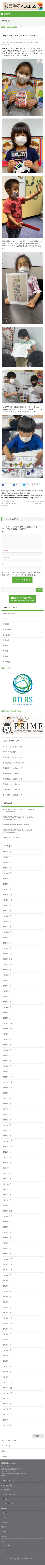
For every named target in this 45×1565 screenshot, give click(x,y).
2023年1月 (7, 1072)
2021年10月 (7, 1152)
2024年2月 (7, 1007)
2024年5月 (7, 991)
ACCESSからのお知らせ (12, 747)
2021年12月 (7, 1141)
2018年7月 (7, 1345)
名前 (5, 551)
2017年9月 (7, 1399)
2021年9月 (7, 1157)
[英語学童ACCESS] (22, 7)
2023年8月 (7, 1039)
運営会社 (4, 1451)
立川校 (5, 651)
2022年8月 (7, 1098)
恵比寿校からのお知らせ (12, 779)
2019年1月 (7, 1313)
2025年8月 (7, 911)
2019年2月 (7, 1307)
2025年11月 (7, 900)
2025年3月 (7, 938)
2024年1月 (7, 1013)
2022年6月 (7, 1109)
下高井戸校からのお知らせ (13, 763)
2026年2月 (7, 884)
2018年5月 (7, 1356)
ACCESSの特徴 (6, 1485)
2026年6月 (7, 862)
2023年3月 (7, 1061)
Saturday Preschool (10, 613)
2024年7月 (7, 980)
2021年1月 (7, 1200)
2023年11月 (7, 1023)
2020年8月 (7, 1227)
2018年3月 (7, 1366)
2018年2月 (7, 1372)
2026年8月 (7, 852)
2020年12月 (7, 1205)
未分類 (5, 646)
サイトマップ (5, 1446)
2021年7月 (7, 1168)
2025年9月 (7, 905)
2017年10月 (7, 1393)
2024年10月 (7, 964)
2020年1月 (7, 1254)
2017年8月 (7, 1404)
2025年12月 (7, 895)
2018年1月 (7, 1377)
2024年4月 (7, 996)
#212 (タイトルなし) (8, 1480)
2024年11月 (7, 959)
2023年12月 (7, 1018)
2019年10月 (7, 1270)
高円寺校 (6, 662)
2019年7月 (7, 1286)
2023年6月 (7, 1050)
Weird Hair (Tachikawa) (12, 837)
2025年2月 (7, 943)
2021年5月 (7, 1179)
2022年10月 (7, 1088)
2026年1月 (7, 889)
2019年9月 (7, 1275)
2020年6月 (7, 1238)
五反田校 (6, 44)
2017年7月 (7, 1409)
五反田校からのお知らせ (12, 768)
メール (6, 557)
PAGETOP (38, 1436)
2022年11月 (7, 1082)
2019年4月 (7, 1297)
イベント (6, 619)
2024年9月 (7, 970)
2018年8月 (7, 1339)
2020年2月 (7, 1248)
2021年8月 (7, 1163)
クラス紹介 (5, 1499)
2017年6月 (7, 1415)
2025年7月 (7, 916)
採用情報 (4, 1456)
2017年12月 (7, 1382)
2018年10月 (7, 1329)
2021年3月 (7, 1190)
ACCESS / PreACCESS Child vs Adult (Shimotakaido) (17, 831)
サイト (4, 564)
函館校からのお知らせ (11, 773)
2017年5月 (7, 1420)
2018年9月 (7, 1334)
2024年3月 (7, 1002)
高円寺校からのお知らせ (12, 795)
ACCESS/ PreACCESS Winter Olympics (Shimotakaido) (18, 810)
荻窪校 (5, 656)
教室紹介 (4, 1508)
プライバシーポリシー (8, 1440)
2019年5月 (7, 1291)
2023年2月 (7, 1066)
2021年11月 (7, 1147)
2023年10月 (7, 1029)
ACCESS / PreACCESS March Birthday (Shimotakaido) (18, 818)
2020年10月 (7, 1216)
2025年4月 (7, 932)
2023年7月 (7, 1045)
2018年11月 (7, 1323)
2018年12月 (7, 1318)
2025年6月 (7, 921)
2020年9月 (7, 1222)
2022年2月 (7, 1130)
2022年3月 (7, 1125)
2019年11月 (7, 1264)
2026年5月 (7, 868)
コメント (6, 532)
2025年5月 (7, 927)
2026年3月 (7, 879)
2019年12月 (7, 1259)
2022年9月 (7, 1093)
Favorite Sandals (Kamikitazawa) (16, 825)
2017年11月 (7, 1388)
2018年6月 (7, 1350)
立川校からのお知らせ (11, 784)
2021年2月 (7, 1195)
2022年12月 (7, 1077)
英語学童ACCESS (20, 1559)
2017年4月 (7, 1425)
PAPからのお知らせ (10, 752)
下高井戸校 (7, 629)
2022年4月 (7, 1120)
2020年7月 (7, 1232)
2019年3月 (7, 1302)
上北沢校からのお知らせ (12, 757)
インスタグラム (6, 1546)
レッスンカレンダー (8, 1504)
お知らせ (4, 1536)
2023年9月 (7, 1034)
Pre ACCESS (5, 1490)
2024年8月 (7, 975)
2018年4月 (7, 1361)
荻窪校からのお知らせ (11, 790)
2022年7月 (7, 1104)
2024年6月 (7, 986)
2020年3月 (7, 1243)
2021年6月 (7, 1173)
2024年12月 (7, 954)
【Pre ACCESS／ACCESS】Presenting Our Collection (10, 503)
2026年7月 (7, 857)
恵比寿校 (6, 640)
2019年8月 (7, 1281)
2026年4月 (7, 873)
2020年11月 (7, 1211)
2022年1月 (7, 1136)
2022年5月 (7, 1114)
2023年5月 (7, 1056)
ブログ (3, 1541)
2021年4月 (7, 1184)
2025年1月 (7, 948)
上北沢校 (6, 624)
